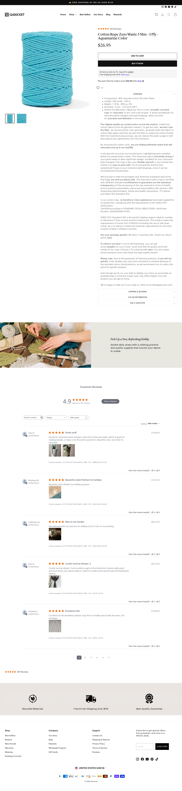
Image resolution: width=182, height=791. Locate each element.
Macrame (9, 748)
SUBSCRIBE (162, 746)
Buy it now (137, 63)
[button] (55, 492)
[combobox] (56, 417)
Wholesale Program (57, 748)
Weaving (9, 752)
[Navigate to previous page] (73, 658)
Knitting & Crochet (13, 756)
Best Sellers (85, 15)
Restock (8, 740)
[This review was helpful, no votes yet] (152, 470)
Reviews (96, 752)
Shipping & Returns (101, 740)
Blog (108, 15)
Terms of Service (99, 748)
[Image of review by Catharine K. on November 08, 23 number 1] (55, 534)
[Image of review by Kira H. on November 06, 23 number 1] (55, 581)
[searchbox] (30, 417)
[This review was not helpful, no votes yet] (157, 470)
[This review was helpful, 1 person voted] (152, 601)
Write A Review (110, 401)
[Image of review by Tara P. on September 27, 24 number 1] (55, 450)
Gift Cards (53, 752)
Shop (72, 15)
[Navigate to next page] (108, 658)
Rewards (118, 15)
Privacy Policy (98, 744)
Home (63, 15)
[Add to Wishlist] (100, 86)
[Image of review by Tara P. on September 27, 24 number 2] (68, 450)
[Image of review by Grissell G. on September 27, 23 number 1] (55, 626)
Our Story (98, 15)
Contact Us (97, 736)
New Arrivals (10, 744)
